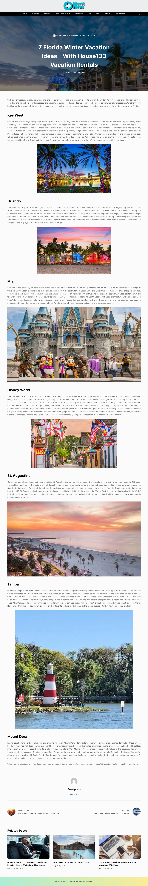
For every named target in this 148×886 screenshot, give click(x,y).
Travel (108, 14)
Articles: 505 (74, 794)
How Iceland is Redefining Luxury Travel (71, 862)
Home (25, 14)
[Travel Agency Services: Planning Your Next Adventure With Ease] (120, 847)
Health (47, 14)
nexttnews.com (64, 881)
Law (89, 14)
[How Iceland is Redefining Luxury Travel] (74, 847)
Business (35, 14)
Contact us (120, 14)
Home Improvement (62, 14)
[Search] (140, 14)
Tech (98, 14)
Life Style (79, 14)
